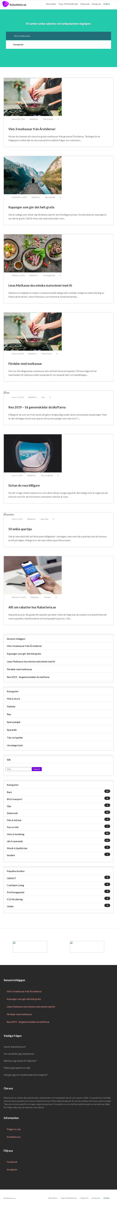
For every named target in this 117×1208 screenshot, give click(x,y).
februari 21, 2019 (19, 597)
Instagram (12, 1169)
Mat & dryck (48, 119)
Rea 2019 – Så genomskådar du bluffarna (28, 676)
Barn (9, 792)
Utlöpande (85, 4)
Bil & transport (14, 799)
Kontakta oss (14, 1136)
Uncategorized (49, 275)
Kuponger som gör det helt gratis (24, 653)
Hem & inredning (15, 834)
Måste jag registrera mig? (17, 1067)
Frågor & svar (14, 1129)
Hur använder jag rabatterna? (19, 1053)
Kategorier (96, 4)
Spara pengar (50, 197)
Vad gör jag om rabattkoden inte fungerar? (26, 1074)
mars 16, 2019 (18, 353)
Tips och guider (47, 475)
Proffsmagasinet (15, 892)
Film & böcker (14, 820)
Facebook (12, 1161)
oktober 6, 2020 (18, 275)
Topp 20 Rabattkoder (68, 4)
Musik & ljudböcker (17, 848)
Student (11, 855)
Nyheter (47, 597)
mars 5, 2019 (17, 475)
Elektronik (12, 813)
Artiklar (106, 4)
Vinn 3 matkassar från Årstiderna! (24, 645)
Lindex (10, 906)
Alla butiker (51, 4)
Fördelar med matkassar (19, 669)
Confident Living (15, 885)
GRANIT (11, 878)
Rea (43, 397)
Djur (9, 806)
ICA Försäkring (15, 899)
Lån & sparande (15, 841)
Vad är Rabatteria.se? (15, 1046)
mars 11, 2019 (18, 397)
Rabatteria (34, 119)
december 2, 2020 (19, 197)
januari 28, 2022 (18, 119)
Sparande (44, 519)
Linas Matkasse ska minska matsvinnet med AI (31, 661)
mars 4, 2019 (17, 519)
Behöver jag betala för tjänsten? (20, 1060)
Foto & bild (12, 827)
